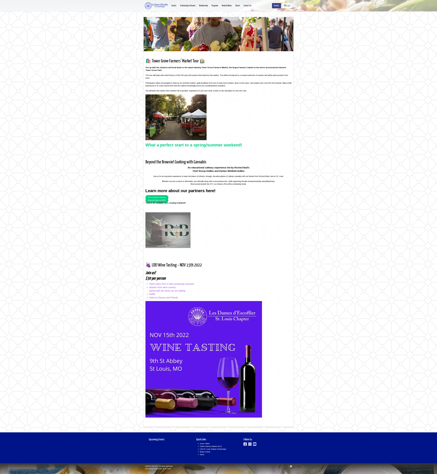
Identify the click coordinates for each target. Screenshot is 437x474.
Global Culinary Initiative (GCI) (211, 446)
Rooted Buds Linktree (157, 197)
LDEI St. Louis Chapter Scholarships (213, 449)
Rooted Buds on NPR (157, 200)
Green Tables (205, 444)
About (202, 454)
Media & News (205, 452)
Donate (276, 6)
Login (288, 6)
